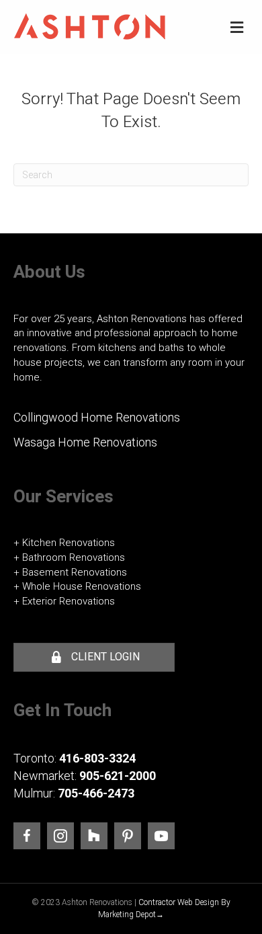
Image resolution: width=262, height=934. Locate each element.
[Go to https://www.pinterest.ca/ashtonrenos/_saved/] (127, 835)
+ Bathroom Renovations (69, 557)
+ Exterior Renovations (64, 601)
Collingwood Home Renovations (96, 417)
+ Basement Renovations (70, 572)
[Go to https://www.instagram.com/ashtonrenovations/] (60, 835)
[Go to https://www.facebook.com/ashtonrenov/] (26, 835)
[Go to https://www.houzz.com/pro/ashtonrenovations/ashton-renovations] (94, 835)
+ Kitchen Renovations (64, 543)
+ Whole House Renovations (77, 586)
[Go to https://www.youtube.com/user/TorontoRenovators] (161, 835)
